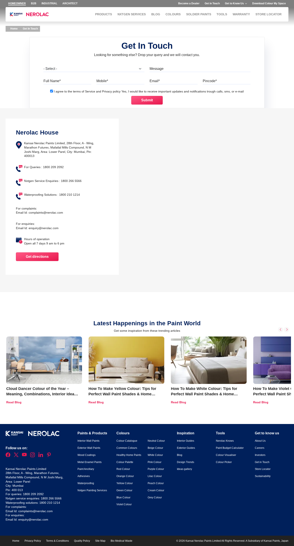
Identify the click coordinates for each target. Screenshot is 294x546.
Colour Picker (224, 462)
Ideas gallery (184, 469)
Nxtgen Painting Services (92, 490)
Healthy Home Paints (128, 455)
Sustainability (263, 476)
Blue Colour (123, 497)
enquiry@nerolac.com (44, 228)
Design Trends (185, 462)
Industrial (49, 3)
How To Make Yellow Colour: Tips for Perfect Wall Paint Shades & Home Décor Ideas (122, 394)
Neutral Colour (156, 440)
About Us (260, 440)
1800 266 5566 (51, 498)
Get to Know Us (234, 3)
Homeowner (17, 3)
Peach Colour (156, 483)
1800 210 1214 (49, 502)
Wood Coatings (86, 455)
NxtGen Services (132, 14)
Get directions (37, 256)
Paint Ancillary (85, 469)
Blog (155, 14)
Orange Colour (125, 476)
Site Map (100, 540)
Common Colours (126, 447)
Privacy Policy (33, 540)
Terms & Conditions (57, 540)
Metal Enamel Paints (89, 462)
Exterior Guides (186, 447)
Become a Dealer (189, 3)
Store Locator (268, 14)
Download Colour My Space (269, 3)
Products (103, 14)
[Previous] (280, 329)
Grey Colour (155, 497)
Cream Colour (156, 490)
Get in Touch (212, 3)
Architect (69, 3)
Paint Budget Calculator (230, 447)
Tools (222, 14)
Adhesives (83, 476)
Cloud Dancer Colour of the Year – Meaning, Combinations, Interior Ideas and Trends (41, 394)
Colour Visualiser (226, 455)
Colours (173, 14)
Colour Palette (124, 462)
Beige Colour (155, 447)
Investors (260, 455)
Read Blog (14, 402)
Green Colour (124, 490)
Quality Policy (82, 540)
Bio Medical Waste (121, 540)
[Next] (286, 329)
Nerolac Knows (225, 440)
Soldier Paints (198, 14)
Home (14, 28)
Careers (259, 447)
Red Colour (123, 469)
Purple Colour (156, 469)
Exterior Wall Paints (88, 447)
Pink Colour (154, 462)
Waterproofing (85, 483)
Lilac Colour (155, 476)
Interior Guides (185, 440)
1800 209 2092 (33, 494)
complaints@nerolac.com (46, 212)
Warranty (241, 14)
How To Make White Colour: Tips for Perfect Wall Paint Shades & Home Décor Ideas (204, 394)
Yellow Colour (124, 483)
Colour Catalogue (126, 440)
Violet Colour (124, 504)
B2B (33, 3)
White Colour (155, 455)
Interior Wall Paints (88, 440)
